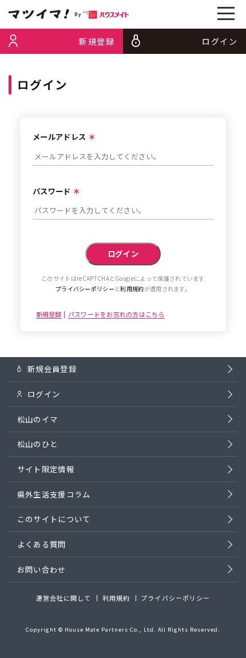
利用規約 (132, 288)
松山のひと (37, 443)
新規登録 (49, 315)
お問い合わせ (41, 569)
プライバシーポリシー (84, 288)
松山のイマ (37, 419)
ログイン (43, 394)
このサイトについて (54, 519)
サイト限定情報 (45, 469)
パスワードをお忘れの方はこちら (116, 315)
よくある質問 (41, 544)
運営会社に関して (64, 597)
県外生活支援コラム (54, 494)
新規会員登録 (52, 368)
